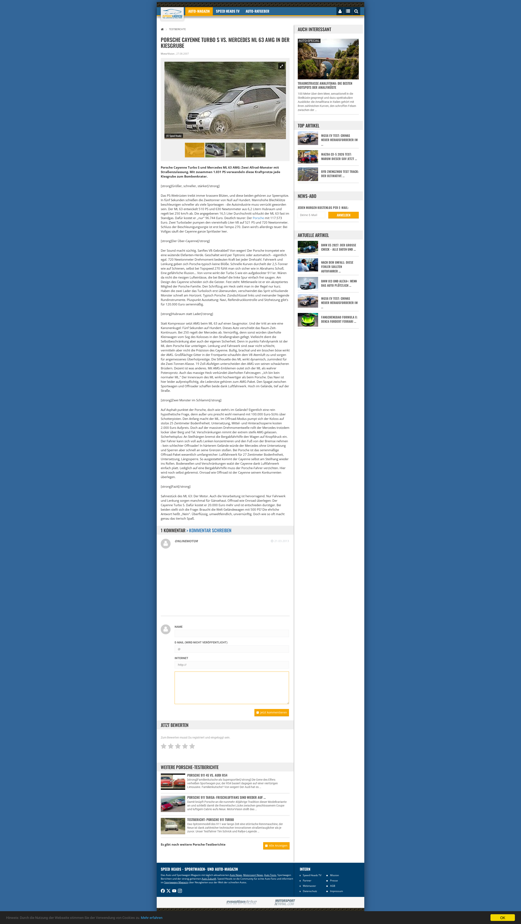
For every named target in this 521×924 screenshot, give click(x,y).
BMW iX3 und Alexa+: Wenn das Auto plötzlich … (339, 283)
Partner (307, 880)
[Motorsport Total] (285, 902)
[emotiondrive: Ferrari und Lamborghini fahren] (241, 902)
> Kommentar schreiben (208, 530)
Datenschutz (310, 891)
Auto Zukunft (209, 878)
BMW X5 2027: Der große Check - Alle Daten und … (338, 247)
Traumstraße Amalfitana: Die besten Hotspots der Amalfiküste (325, 85)
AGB (332, 886)
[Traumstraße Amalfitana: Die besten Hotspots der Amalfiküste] (328, 58)
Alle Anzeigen (278, 845)
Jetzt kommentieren (273, 712)
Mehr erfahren (151, 918)
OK (502, 917)
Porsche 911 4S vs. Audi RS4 (207, 775)
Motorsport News (253, 875)
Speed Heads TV (312, 875)
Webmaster (309, 886)
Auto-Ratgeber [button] (257, 11)
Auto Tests (270, 875)
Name (179, 626)
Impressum (336, 891)
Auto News (236, 875)
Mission (334, 875)
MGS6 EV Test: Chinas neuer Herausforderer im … (339, 139)
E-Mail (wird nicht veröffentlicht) (201, 642)
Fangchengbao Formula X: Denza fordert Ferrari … (339, 319)
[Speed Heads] (172, 14)
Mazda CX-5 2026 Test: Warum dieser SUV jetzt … (339, 156)
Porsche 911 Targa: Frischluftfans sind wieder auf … (226, 797)
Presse (334, 880)
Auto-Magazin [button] (199, 11)
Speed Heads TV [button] (228, 11)
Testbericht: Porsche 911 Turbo (210, 819)
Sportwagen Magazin (176, 882)
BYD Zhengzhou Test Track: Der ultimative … (340, 173)
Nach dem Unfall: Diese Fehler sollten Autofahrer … (337, 266)
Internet (181, 658)
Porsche (258, 218)
